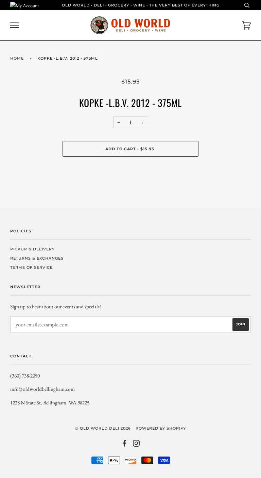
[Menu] (14, 25)
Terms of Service (31, 267)
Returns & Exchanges (37, 258)
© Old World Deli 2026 (103, 428)
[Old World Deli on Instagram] (136, 444)
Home (17, 58)
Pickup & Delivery (32, 249)
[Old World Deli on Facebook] (124, 444)
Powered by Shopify (161, 428)
